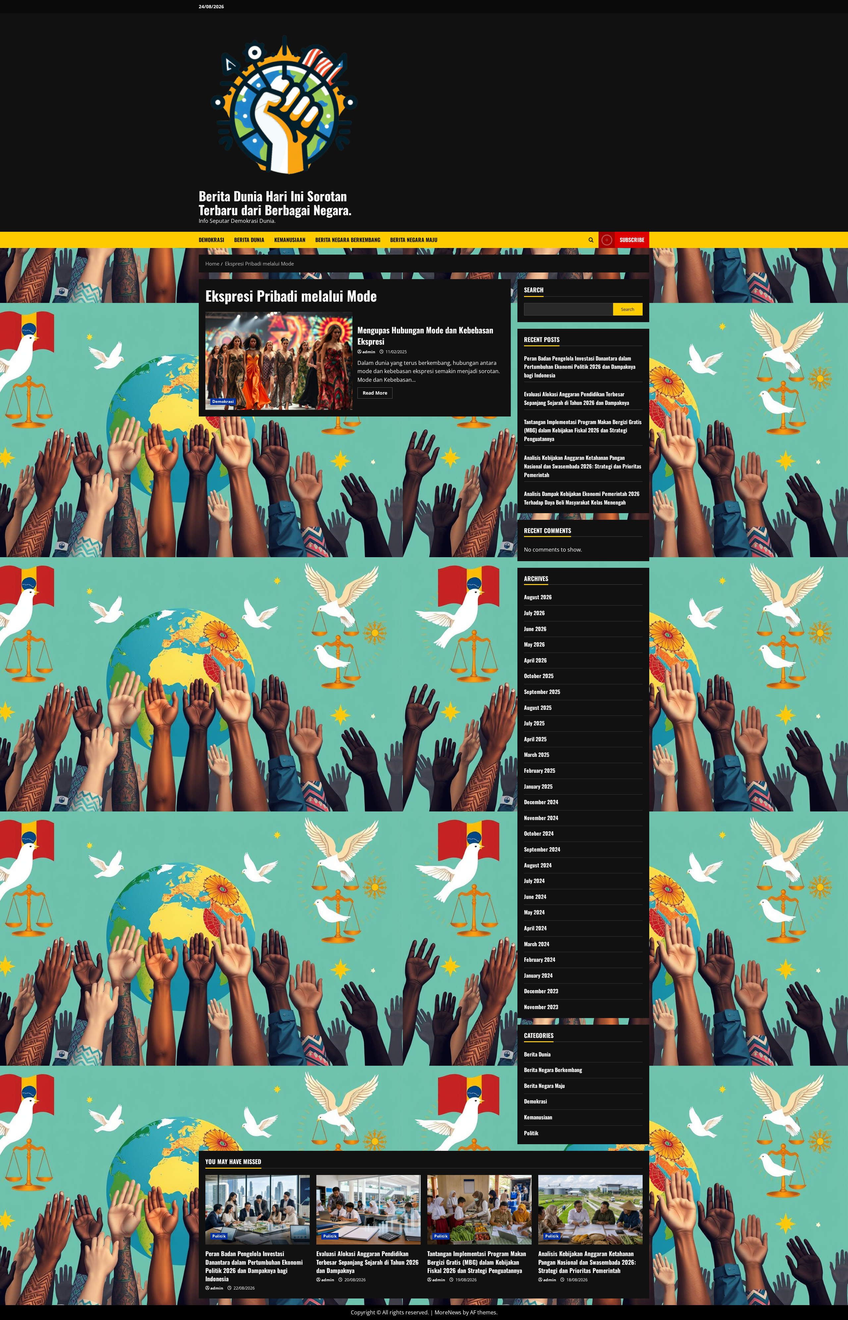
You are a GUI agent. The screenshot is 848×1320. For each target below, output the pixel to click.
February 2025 (539, 770)
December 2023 (541, 991)
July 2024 (534, 881)
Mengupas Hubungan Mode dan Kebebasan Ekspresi (278, 361)
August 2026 (538, 597)
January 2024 (538, 975)
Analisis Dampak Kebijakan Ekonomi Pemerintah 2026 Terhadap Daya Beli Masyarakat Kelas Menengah (582, 498)
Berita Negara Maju (413, 240)
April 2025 (535, 739)
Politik (531, 1133)
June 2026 (535, 629)
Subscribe (632, 240)
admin (368, 352)
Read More (378, 394)
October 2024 (539, 833)
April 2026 (535, 660)
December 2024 (541, 802)
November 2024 (541, 818)
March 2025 (536, 754)
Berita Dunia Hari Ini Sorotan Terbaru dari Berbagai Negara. (275, 202)
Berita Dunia (249, 240)
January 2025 (538, 786)
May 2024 (534, 912)
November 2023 (541, 1007)
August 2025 (538, 707)
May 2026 (534, 644)
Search (534, 290)
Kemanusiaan (289, 240)
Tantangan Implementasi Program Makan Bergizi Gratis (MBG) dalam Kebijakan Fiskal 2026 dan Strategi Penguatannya (583, 430)
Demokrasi (211, 240)
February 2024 (539, 959)
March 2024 (536, 944)
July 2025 (534, 723)
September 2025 (542, 692)
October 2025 (539, 676)
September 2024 (542, 849)
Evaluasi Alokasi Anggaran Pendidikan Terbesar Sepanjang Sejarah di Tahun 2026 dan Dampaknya (576, 398)
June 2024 (535, 897)
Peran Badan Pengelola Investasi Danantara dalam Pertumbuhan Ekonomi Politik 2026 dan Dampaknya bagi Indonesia (579, 366)
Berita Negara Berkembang (347, 240)
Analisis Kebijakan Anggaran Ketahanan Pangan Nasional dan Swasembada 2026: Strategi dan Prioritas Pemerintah (582, 466)
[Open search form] (591, 239)
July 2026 (534, 613)
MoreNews (448, 1312)
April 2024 (535, 928)
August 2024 (538, 865)
